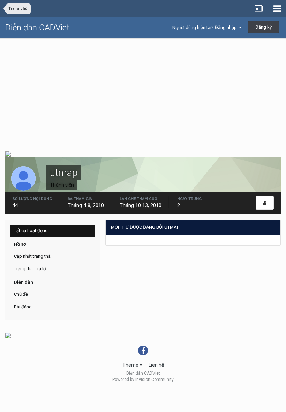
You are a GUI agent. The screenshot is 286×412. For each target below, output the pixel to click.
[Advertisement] (143, 91)
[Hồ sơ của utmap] (265, 203)
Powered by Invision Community (143, 379)
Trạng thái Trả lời (30, 268)
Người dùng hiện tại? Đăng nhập (205, 27)
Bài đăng (23, 306)
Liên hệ (156, 365)
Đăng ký (263, 27)
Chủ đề (21, 294)
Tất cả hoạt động (31, 230)
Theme (131, 365)
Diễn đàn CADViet (37, 27)
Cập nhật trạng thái (33, 256)
